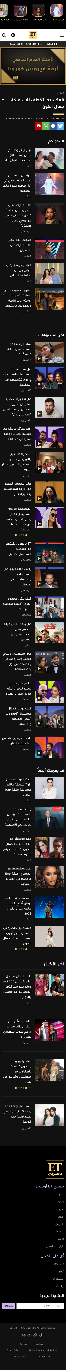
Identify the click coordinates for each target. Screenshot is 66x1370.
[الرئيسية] (33, 35)
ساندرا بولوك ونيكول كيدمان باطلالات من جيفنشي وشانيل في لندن (17, 1072)
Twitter (30, 1334)
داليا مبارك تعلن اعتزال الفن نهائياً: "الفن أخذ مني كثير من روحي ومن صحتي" (18, 216)
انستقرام (58, 1279)
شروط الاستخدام (21, 1357)
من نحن (39, 1344)
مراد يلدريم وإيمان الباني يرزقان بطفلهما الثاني (18, 270)
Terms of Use (44, 1357)
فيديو (12, 34)
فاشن (60, 1239)
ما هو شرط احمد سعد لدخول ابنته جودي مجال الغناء (18, 689)
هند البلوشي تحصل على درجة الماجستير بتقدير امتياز (17, 489)
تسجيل (8, 1306)
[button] (60, 126)
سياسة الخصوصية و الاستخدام (42, 1350)
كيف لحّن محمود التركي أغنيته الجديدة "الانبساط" (17, 604)
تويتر (61, 1271)
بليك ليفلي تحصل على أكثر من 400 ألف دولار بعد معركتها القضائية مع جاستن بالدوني (17, 987)
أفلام (28, 645)
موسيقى (26, 231)
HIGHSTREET (36, 44)
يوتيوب (24, 1334)
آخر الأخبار (14, 44)
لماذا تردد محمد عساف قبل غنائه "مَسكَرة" (19, 349)
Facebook (42, 1334)
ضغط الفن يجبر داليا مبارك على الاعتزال (19, 245)
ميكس (60, 93)
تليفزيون (26, 390)
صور (61, 1209)
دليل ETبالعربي (55, 1246)
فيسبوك (58, 1264)
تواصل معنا (57, 1286)
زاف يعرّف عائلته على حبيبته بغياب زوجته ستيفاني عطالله (16, 434)
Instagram (36, 1334)
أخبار (61, 1195)
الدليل (49, 44)
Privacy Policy (13, 1350)
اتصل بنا (23, 1344)
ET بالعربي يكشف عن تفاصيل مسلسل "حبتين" (18, 549)
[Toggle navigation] (62, 35)
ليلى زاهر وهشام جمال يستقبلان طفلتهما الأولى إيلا (18, 155)
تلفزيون (59, 1224)
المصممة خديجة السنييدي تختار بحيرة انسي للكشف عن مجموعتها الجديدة (17, 520)
